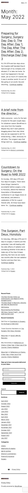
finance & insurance (7, 456)
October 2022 (5, 403)
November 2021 (6, 427)
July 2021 (4, 438)
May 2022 (4, 414)
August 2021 (5, 435)
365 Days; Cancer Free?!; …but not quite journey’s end (12, 313)
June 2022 (4, 411)
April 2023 (4, 401)
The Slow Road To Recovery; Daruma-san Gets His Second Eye (13, 303)
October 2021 (5, 430)
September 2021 (6, 433)
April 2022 (4, 417)
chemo (3, 446)
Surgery (13, 93)
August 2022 (5, 406)
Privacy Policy (5, 482)
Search (3, 389)
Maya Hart (4, 335)
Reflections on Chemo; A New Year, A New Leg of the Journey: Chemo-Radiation (14, 345)
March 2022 (5, 419)
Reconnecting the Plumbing (10, 310)
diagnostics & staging (8, 448)
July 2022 (4, 409)
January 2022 (5, 422)
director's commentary (17, 150)
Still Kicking (5, 307)
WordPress (18, 486)
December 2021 (6, 425)
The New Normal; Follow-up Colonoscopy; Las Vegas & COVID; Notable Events (12, 298)
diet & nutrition (6, 451)
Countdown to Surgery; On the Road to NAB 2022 (13, 170)
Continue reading (16, 84)
